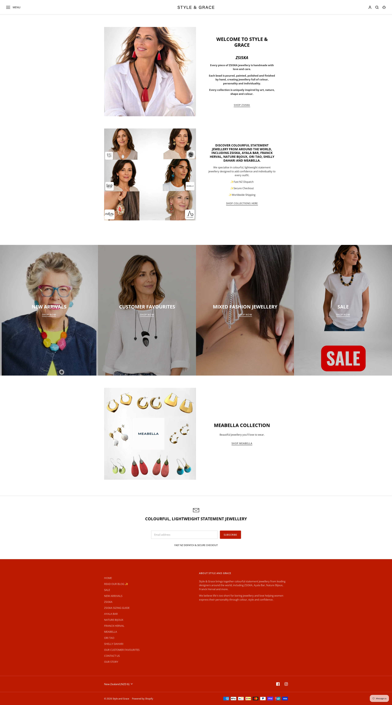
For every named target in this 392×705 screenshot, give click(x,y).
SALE (107, 590)
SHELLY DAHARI (113, 644)
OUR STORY (111, 661)
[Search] (377, 7)
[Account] (370, 7)
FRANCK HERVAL (114, 626)
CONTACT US (112, 656)
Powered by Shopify (142, 698)
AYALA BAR (111, 614)
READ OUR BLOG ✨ (116, 584)
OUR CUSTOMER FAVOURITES (121, 650)
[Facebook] (278, 684)
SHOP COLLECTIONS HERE (242, 203)
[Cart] (384, 7)
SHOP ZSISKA (242, 104)
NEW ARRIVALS (113, 596)
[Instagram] (286, 684)
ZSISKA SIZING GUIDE (117, 608)
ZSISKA (108, 602)
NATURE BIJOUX (113, 620)
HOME (108, 578)
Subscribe (230, 534)
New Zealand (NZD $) (116, 684)
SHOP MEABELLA (242, 443)
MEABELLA (110, 631)
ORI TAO (109, 638)
